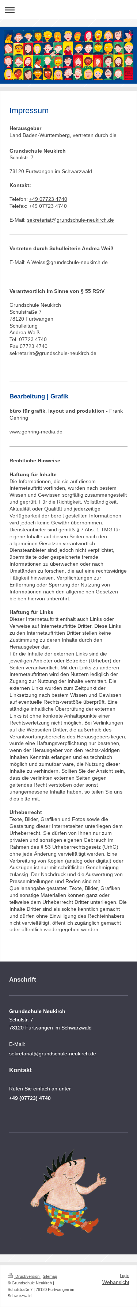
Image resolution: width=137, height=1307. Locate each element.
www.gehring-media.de (35, 432)
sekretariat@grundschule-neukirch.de (70, 220)
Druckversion (27, 1276)
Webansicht (115, 1282)
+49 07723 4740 (48, 199)
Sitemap (50, 1276)
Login (124, 1275)
